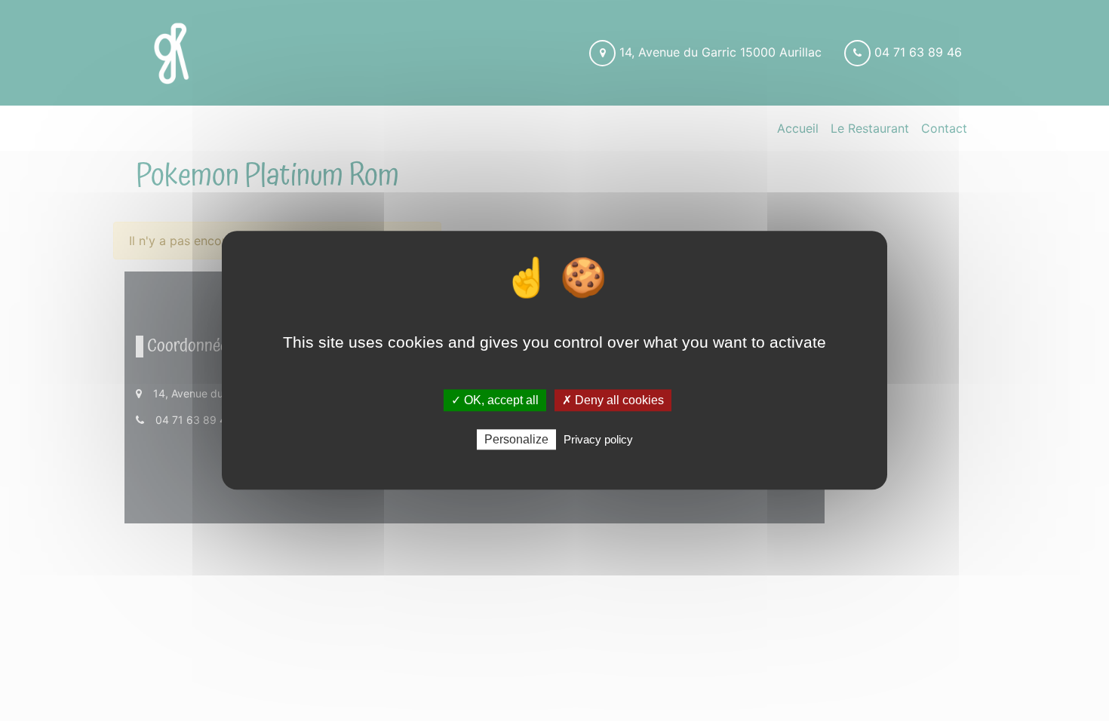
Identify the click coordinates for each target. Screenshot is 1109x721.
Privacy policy (598, 440)
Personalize (516, 440)
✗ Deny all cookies (613, 400)
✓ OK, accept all (495, 400)
